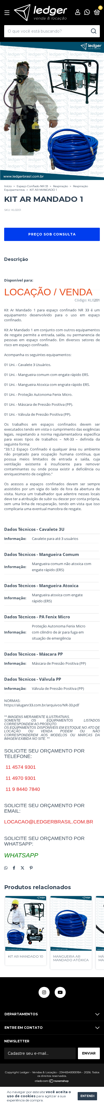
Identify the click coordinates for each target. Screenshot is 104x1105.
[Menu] (8, 13)
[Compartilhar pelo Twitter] (22, 867)
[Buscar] (93, 31)
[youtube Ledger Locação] (60, 992)
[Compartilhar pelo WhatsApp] (5, 867)
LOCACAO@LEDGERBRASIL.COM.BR (48, 822)
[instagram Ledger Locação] (44, 992)
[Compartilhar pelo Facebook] (14, 867)
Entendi (87, 1096)
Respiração (60, 186)
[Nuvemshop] (52, 1081)
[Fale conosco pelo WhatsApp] (87, 13)
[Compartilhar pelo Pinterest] (31, 867)
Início (8, 186)
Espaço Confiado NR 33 (32, 186)
